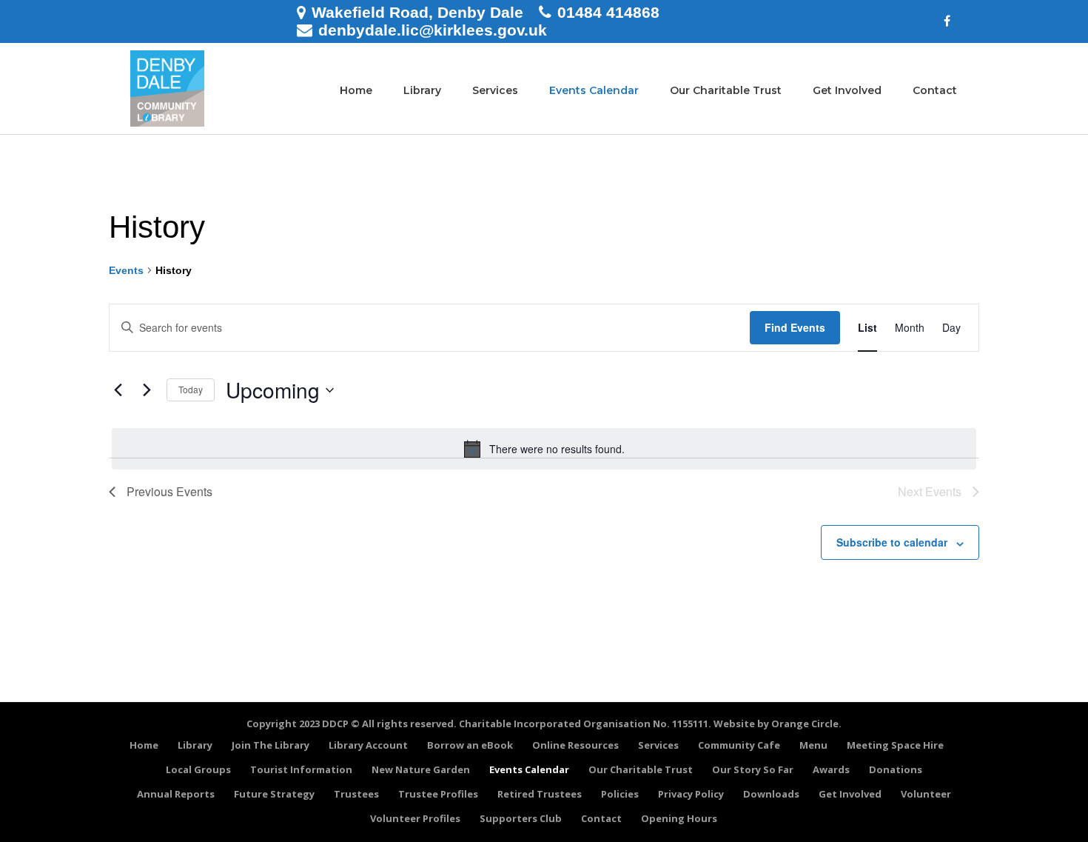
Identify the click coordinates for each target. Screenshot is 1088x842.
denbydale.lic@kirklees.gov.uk (432, 30)
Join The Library (270, 745)
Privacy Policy (691, 794)
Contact (935, 90)
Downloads (771, 794)
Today (190, 389)
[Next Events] (146, 390)
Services (495, 90)
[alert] (544, 449)
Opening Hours (679, 818)
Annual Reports (176, 794)
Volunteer (926, 794)
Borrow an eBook (470, 745)
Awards (831, 769)
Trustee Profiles (438, 794)
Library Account (368, 745)
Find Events (795, 327)
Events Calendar (594, 90)
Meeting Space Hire (895, 745)
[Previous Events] (118, 390)
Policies (620, 794)
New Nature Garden (421, 769)
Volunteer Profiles (415, 818)
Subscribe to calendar (891, 542)
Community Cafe (739, 745)
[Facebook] (947, 21)
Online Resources (575, 745)
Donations (895, 769)
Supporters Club (521, 818)
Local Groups (198, 769)
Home (356, 90)
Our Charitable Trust (726, 90)
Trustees (356, 794)
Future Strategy (274, 794)
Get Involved (847, 90)
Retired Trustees (539, 794)
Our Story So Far (752, 769)
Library (422, 90)
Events (126, 270)
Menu (813, 745)
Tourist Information (301, 769)
